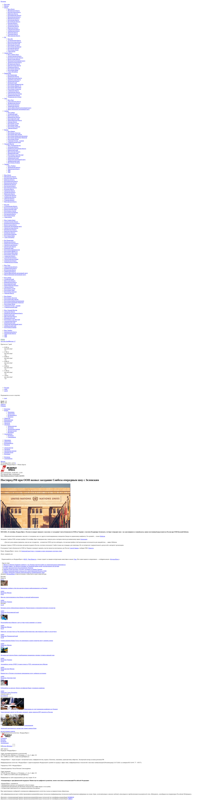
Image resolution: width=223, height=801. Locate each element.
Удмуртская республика (15, 93)
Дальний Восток (9, 144)
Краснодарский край (14, 43)
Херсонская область (14, 169)
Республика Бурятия (14, 162)
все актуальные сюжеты (8, 731)
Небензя (102, 536)
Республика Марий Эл (14, 86)
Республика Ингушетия (15, 134)
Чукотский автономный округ (17, 159)
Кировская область (13, 76)
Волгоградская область (14, 42)
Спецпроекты (8, 434)
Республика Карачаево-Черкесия (17, 137)
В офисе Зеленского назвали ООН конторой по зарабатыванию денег (24, 572)
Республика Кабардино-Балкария (17, 136)
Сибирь (6, 111)
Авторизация (5, 743)
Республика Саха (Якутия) (15, 155)
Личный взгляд (12, 431)
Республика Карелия (14, 68)
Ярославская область (14, 35)
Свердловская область (14, 101)
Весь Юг (10, 39)
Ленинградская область (15, 62)
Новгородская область (14, 65)
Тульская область (13, 34)
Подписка (11, 435)
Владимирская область (14, 15)
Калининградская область (15, 57)
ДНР (9, 172)
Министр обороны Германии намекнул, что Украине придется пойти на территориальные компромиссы (34, 564)
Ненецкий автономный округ (16, 61)
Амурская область (13, 147)
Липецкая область (13, 25)
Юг (5, 37)
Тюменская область (13, 106)
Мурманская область (14, 64)
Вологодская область (14, 59)
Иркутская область (13, 115)
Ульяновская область (14, 95)
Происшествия (8, 420)
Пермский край (12, 82)
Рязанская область (13, 28)
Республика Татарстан (14, 89)
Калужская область (13, 20)
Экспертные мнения (14, 429)
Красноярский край (13, 119)
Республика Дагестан (14, 133)
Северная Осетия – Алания (16, 140)
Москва (6, 6)
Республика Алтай (13, 123)
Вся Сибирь (11, 112)
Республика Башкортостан (15, 84)
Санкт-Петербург (13, 72)
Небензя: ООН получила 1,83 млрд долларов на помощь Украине (22, 569)
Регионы (3, 1)
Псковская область (13, 67)
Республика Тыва (13, 125)
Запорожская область (14, 167)
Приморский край (13, 153)
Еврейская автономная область (17, 148)
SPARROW (71, 797)
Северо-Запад (8, 53)
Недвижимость (12, 415)
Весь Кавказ (11, 131)
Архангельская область (14, 56)
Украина (9, 601)
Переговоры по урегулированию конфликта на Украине (41, 709)
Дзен (75, 559)
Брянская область (13, 14)
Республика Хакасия (14, 126)
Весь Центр (11, 9)
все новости (4, 695)
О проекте (4, 738)
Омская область (12, 122)
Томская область (12, 128)
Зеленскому (83, 539)
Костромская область (14, 21)
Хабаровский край (13, 158)
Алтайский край (12, 114)
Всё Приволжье (12, 75)
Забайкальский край (14, 161)
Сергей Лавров (74, 548)
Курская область (12, 23)
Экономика (11, 412)
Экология (7, 423)
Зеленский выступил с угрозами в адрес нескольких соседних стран (41, 551)
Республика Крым (13, 50)
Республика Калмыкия (14, 46)
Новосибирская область (15, 120)
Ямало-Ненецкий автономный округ (19, 109)
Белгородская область (14, 12)
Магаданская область (14, 151)
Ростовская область (13, 48)
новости (3, 404)
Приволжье (7, 73)
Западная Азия (11, 678)
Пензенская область (13, 81)
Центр (6, 7)
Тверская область (13, 32)
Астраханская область (14, 40)
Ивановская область (14, 18)
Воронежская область (14, 17)
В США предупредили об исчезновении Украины (18, 568)
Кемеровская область (14, 117)
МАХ (25, 559)
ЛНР (9, 170)
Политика (7, 409)
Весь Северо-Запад (13, 54)
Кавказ (6, 130)
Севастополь (11, 51)
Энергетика (11, 413)
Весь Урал (11, 100)
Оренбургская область (14, 79)
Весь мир (7, 4)
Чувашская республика (14, 97)
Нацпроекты (8, 421)
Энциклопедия (12, 426)
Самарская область (13, 90)
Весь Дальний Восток (14, 145)
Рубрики (3, 406)
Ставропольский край (14, 142)
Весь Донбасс (12, 166)
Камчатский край (13, 150)
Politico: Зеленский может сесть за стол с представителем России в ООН (24, 571)
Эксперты (7, 424)
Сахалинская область (14, 156)
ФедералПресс (114, 559)
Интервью (11, 432)
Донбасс (6, 164)
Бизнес (6, 410)
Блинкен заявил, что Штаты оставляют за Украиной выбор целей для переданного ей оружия (31, 566)
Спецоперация (28, 725)
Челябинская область (14, 103)
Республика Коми (13, 70)
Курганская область (13, 104)
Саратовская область (14, 92)
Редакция (3, 741)
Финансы (10, 416)
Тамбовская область (14, 31)
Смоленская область (14, 29)
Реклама (6, 387)
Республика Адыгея (14, 45)
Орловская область (13, 26)
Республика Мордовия (14, 87)
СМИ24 (70, 799)
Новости (91, 548)
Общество (7, 418)
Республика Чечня (13, 139)
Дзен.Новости (32, 559)
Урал (5, 98)
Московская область (14, 10)
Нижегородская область (15, 78)
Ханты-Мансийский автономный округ (19, 108)
